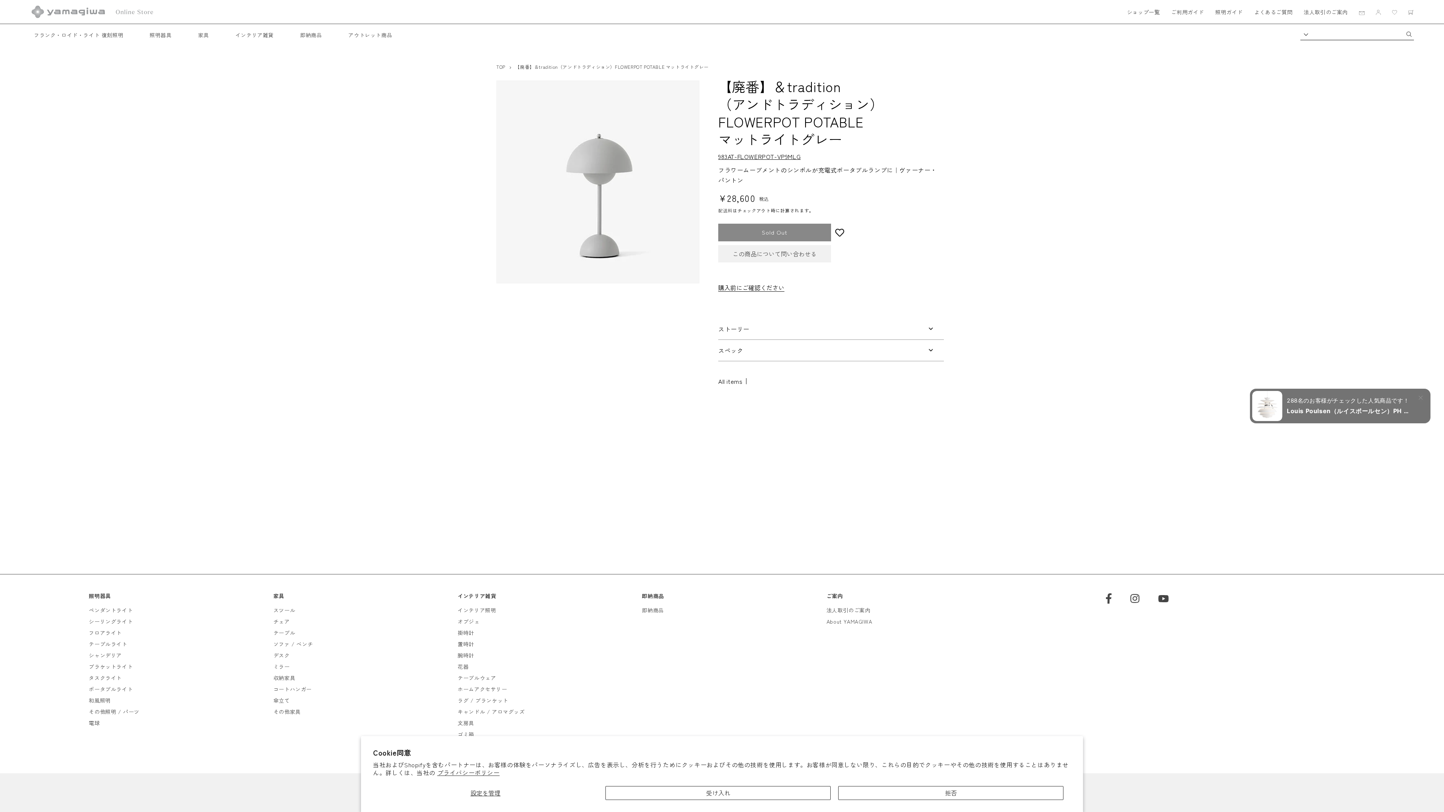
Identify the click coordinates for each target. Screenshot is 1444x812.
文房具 (466, 723)
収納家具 (284, 678)
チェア (281, 621)
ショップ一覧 (1143, 12)
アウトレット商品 (370, 35)
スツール (284, 610)
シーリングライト (111, 621)
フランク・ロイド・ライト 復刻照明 (78, 35)
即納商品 (311, 35)
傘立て (281, 700)
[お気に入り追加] (887, 232)
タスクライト (105, 678)
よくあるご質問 (1273, 12)
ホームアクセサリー (482, 689)
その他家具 (287, 711)
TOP (500, 67)
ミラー (281, 666)
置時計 (466, 644)
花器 (463, 666)
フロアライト (105, 632)
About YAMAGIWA (849, 621)
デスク (281, 655)
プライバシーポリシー (468, 772)
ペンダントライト (111, 610)
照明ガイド (1229, 12)
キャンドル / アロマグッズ (491, 711)
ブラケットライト (111, 666)
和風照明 (100, 700)
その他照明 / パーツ (114, 711)
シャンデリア (105, 655)
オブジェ (468, 621)
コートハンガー (292, 689)
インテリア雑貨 (254, 35)
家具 (203, 35)
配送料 (725, 210)
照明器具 (160, 35)
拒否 (951, 792)
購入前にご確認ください (751, 287)
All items (730, 381)
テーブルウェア (477, 678)
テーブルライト (108, 644)
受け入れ (718, 792)
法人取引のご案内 (1326, 12)
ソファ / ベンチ (293, 644)
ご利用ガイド (1187, 12)
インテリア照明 (477, 610)
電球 (94, 723)
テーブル (284, 632)
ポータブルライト (111, 689)
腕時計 (466, 655)
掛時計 (466, 632)
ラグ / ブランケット (483, 700)
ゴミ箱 (466, 734)
